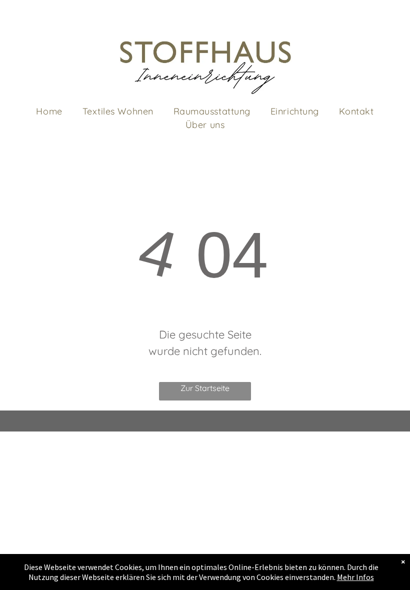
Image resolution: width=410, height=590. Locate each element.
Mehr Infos (355, 577)
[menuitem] (49, 111)
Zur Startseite (205, 388)
